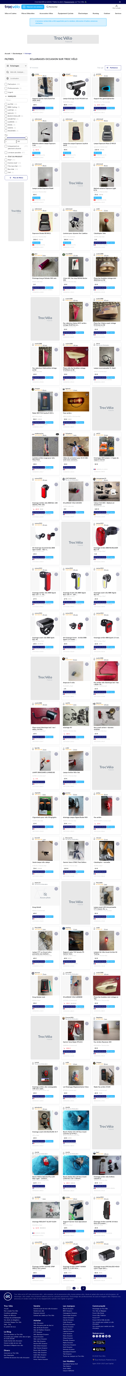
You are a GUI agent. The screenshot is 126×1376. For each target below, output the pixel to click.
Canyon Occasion (68, 1318)
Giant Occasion (67, 1329)
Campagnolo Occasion (70, 1313)
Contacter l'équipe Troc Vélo (12, 1322)
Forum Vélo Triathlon (99, 1315)
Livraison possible (16, 153)
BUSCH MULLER (15, 116)
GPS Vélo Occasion (39, 1357)
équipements (69, 2)
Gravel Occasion (38, 1337)
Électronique (83, 13)
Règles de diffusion (10, 1315)
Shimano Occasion (69, 1349)
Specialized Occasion (69, 1352)
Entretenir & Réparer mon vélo (13, 1345)
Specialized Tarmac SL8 (70, 1364)
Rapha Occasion (68, 1343)
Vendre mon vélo (38, 1311)
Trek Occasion (67, 1354)
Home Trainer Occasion (40, 1359)
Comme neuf (14, 163)
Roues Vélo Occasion (40, 1350)
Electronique (17, 54)
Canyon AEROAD (68, 1371)
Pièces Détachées (28, 13)
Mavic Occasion (68, 1336)
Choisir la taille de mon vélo (12, 1343)
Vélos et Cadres (10, 13)
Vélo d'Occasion (38, 1323)
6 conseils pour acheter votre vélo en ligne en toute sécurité (17, 1338)
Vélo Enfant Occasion (40, 1346)
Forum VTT (96, 1318)
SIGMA (12, 128)
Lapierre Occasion (68, 1331)
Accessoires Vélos (46, 13)
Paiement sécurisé (39, 1313)
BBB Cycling (14, 107)
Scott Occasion (67, 1347)
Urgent (10, 92)
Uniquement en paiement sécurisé (18, 147)
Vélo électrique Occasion (41, 1334)
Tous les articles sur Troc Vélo (13, 1334)
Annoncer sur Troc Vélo (11, 1353)
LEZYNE (12, 110)
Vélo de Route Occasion (40, 1328)
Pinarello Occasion (69, 1340)
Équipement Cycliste (65, 13)
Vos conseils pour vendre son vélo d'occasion (103, 1327)
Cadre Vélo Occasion (39, 1355)
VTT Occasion (37, 1332)
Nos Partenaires (9, 1355)
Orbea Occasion (68, 1338)
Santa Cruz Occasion (69, 1345)
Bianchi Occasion (68, 1309)
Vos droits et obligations (11, 1320)
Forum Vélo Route (98, 1313)
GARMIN (12, 122)
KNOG (11, 125)
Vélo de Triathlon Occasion (41, 1330)
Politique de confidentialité (12, 1318)
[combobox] (16, 78)
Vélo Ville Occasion (39, 1341)
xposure (12, 113)
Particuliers (14, 84)
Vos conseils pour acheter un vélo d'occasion (103, 1323)
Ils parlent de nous (10, 1327)
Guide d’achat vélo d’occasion (13, 1341)
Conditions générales (10, 1313)
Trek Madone (67, 1366)
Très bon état (14, 166)
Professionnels (15, 88)
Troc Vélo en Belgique (99, 1311)
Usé (11, 172)
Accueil (7, 54)
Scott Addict (67, 1368)
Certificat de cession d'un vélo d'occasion (16, 1358)
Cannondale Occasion (69, 1315)
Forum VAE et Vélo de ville (101, 1320)
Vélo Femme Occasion (40, 1348)
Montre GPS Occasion (40, 1343)
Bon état (13, 169)
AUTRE (12, 104)
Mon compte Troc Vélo (11, 1311)
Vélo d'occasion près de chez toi (43, 1325)
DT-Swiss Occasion (69, 1324)
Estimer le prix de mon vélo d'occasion (45, 1309)
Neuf (11, 160)
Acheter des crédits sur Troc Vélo (43, 1315)
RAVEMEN (13, 131)
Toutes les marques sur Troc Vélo (73, 1356)
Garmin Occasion (68, 1327)
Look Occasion (67, 1334)
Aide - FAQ (7, 1324)
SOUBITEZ (13, 119)
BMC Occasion (67, 1311)
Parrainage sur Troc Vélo (100, 1309)
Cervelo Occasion (68, 1320)
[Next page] (83, 1288)
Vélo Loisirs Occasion (40, 1339)
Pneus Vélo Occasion (40, 1353)
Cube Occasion (67, 1322)
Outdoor (107, 13)
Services (118, 13)
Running (96, 13)
